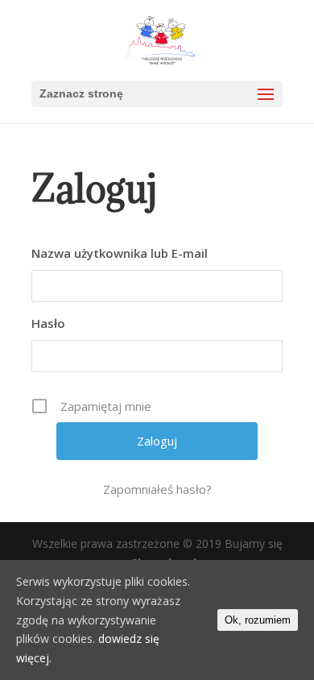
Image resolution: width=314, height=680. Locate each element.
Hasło (48, 323)
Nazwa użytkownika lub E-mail (119, 253)
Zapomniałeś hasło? (157, 489)
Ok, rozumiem (258, 620)
